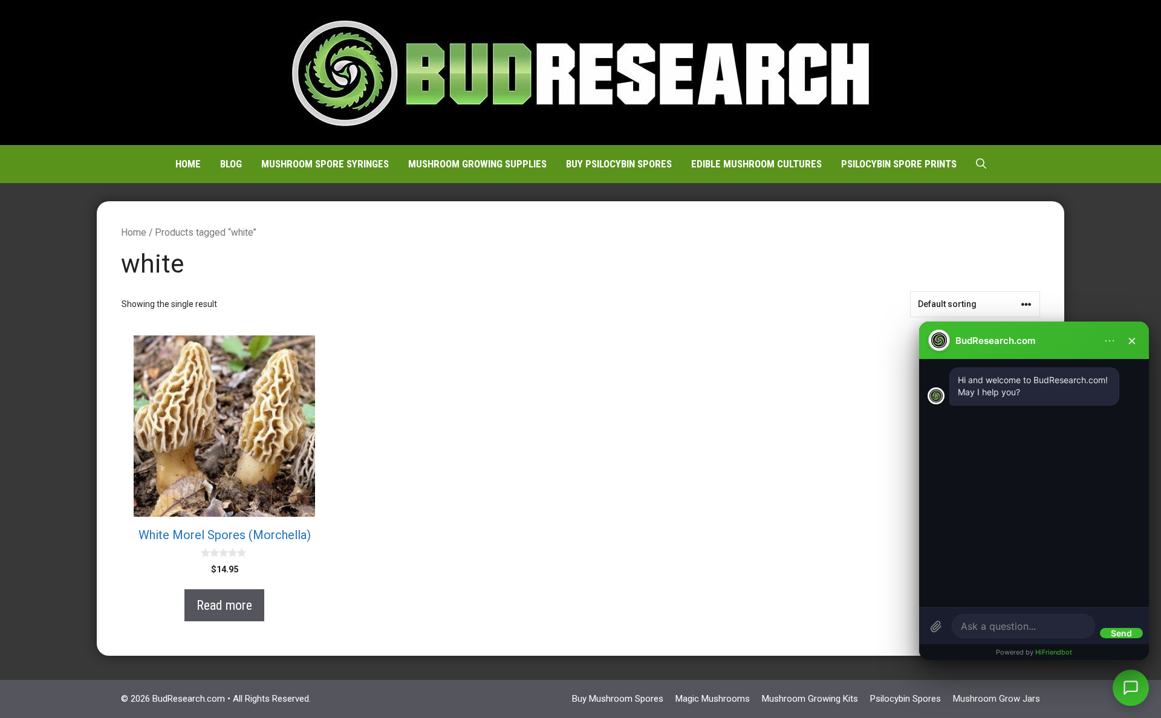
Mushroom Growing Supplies (477, 164)
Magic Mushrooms (712, 698)
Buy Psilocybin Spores (619, 164)
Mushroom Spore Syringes (325, 164)
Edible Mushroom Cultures (756, 164)
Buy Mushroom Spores (617, 698)
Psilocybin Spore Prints (899, 164)
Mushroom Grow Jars (996, 698)
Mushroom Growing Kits (810, 698)
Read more (224, 605)
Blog (231, 164)
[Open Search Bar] (981, 164)
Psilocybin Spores (905, 698)
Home (188, 164)
